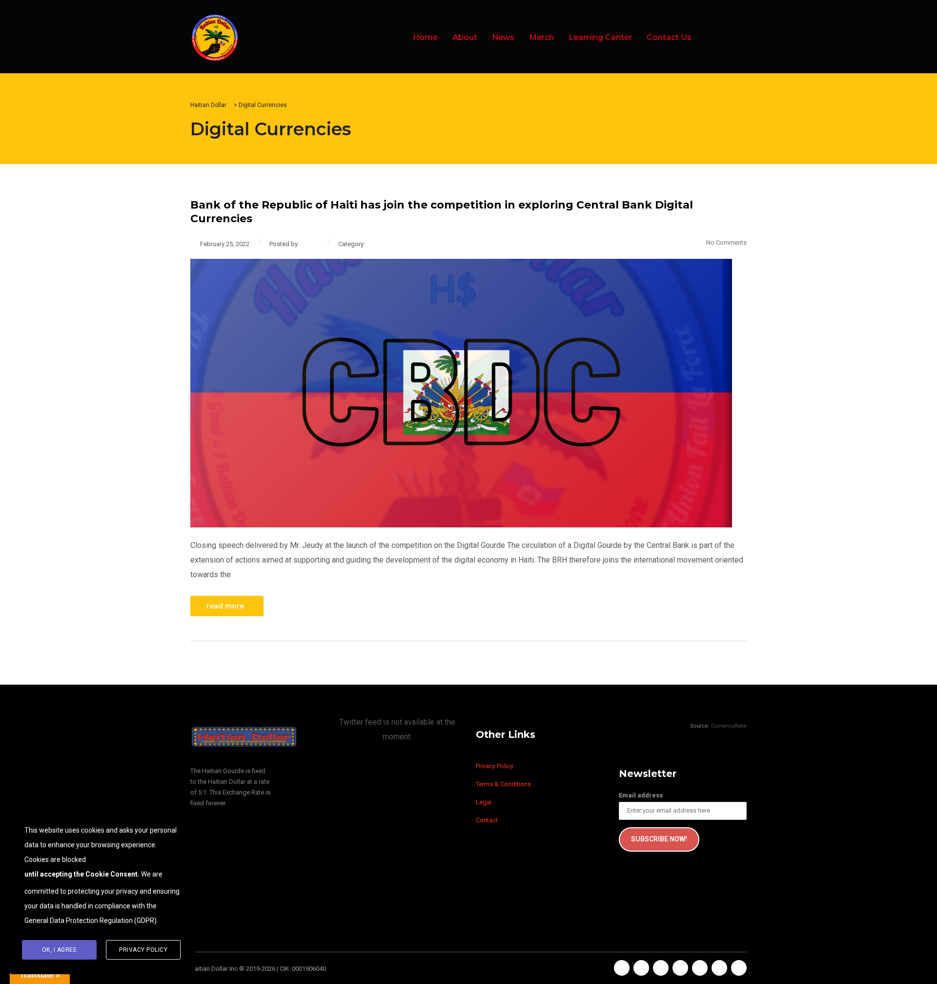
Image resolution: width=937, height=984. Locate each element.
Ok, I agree (59, 949)
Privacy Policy (494, 766)
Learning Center (600, 37)
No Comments (726, 242)
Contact (487, 820)
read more (225, 606)
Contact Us (669, 37)
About (464, 37)
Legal (483, 802)
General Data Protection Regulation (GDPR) (90, 920)
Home (425, 37)
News (503, 37)
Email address (641, 795)
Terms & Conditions (503, 784)
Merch (541, 37)
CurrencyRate (729, 725)
